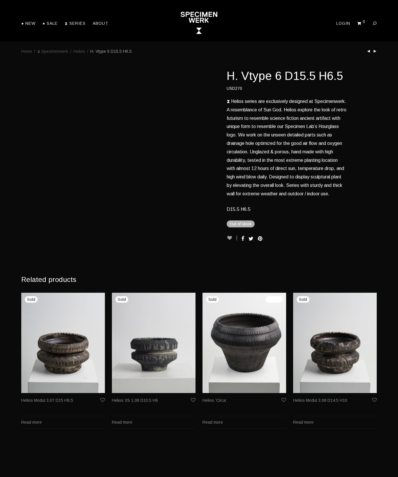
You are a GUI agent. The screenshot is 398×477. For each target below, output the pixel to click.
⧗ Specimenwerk (52, 51)
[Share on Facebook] (242, 239)
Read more (31, 422)
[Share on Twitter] (251, 239)
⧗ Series (75, 23)
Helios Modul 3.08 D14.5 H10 (320, 400)
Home (26, 51)
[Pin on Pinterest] (260, 239)
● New (28, 23)
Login (343, 23)
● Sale (50, 23)
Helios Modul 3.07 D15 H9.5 (47, 400)
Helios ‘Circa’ (214, 400)
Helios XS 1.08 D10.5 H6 (135, 400)
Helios (79, 51)
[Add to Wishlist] (232, 238)
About (100, 23)
